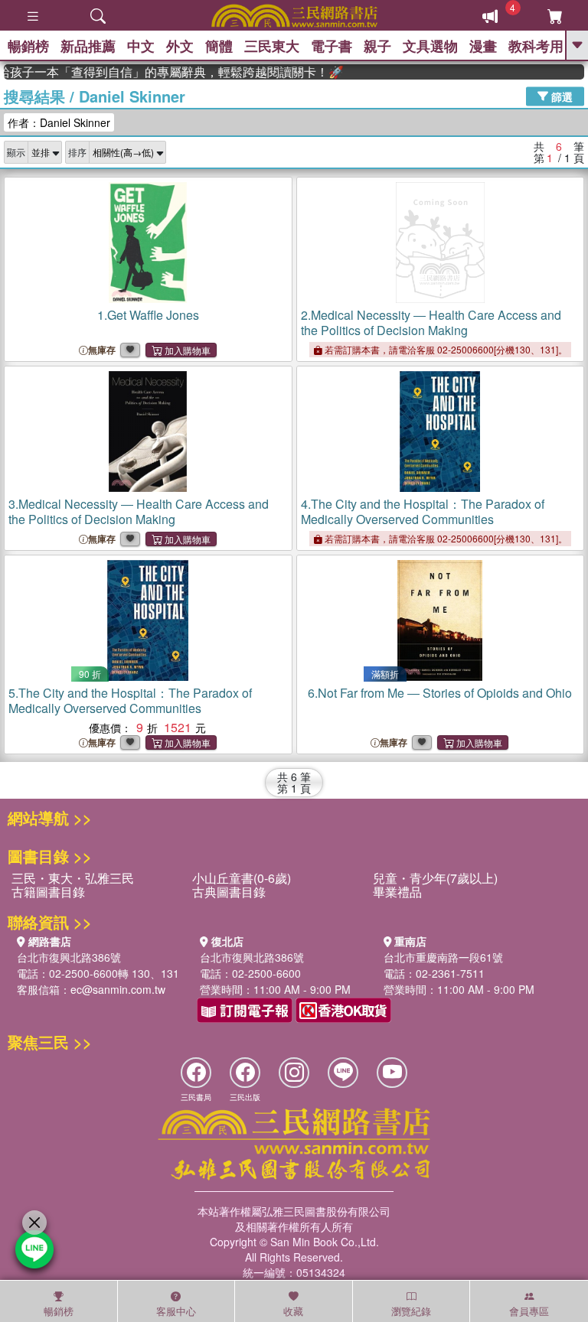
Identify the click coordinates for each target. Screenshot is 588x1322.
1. (148, 315)
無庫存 (102, 350)
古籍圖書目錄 (48, 891)
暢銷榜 (28, 46)
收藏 (293, 1311)
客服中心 (176, 1311)
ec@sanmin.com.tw (117, 989)
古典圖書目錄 (229, 891)
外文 (180, 46)
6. (440, 693)
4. (422, 511)
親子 (377, 46)
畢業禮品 (397, 891)
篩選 (560, 95)
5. (130, 700)
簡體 (219, 46)
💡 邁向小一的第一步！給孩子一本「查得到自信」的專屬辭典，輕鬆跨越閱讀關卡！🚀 (165, 72)
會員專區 (529, 1311)
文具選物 (430, 46)
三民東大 (271, 46)
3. (138, 511)
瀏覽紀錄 (411, 1311)
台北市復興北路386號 (69, 957)
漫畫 (483, 46)
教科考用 (536, 46)
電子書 (331, 46)
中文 (141, 46)
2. (431, 322)
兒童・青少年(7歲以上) (435, 878)
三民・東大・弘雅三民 (72, 878)
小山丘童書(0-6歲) (241, 878)
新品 (88, 46)
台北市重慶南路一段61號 (443, 957)
